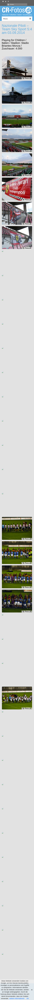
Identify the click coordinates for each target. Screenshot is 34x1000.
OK (28, 998)
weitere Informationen (16, 998)
